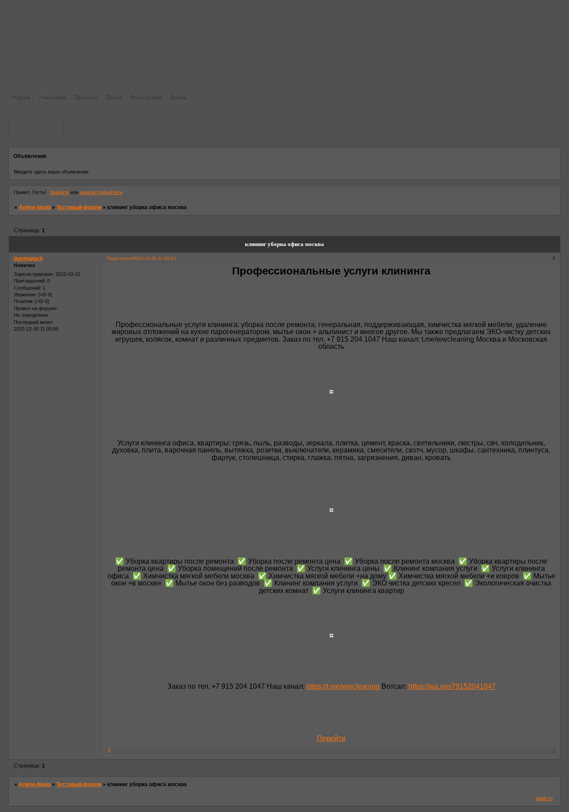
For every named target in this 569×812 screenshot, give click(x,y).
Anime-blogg (35, 207)
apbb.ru (544, 798)
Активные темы (36, 127)
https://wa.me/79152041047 (452, 686)
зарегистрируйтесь (101, 192)
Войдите (59, 192)
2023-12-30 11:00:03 (154, 258)
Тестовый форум (78, 207)
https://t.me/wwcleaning (343, 686)
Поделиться (119, 258)
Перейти (331, 738)
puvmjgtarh (28, 258)
